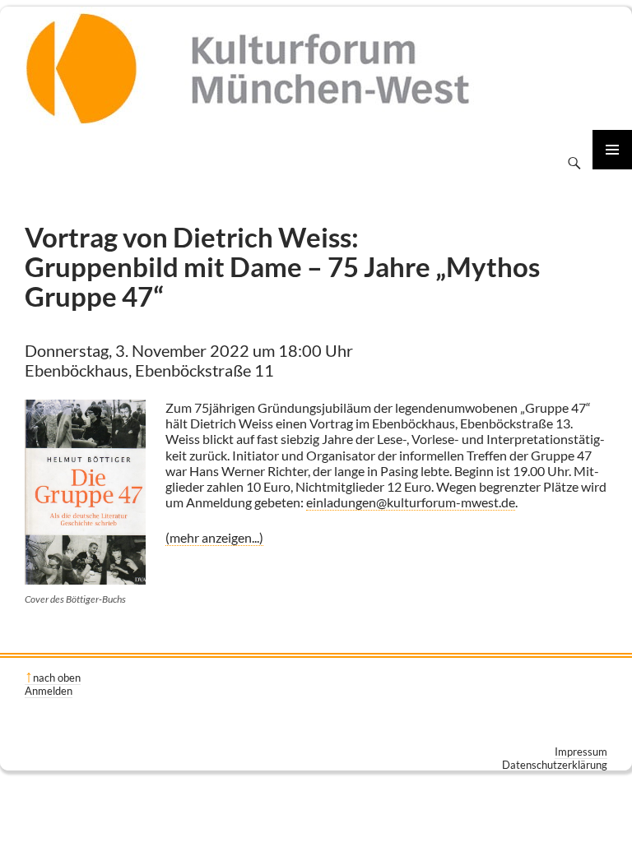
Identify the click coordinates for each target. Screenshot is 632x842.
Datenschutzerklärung (554, 764)
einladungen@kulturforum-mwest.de (410, 502)
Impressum (581, 751)
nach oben (57, 677)
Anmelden (48, 690)
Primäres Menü (612, 149)
